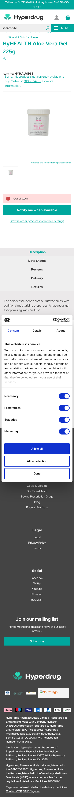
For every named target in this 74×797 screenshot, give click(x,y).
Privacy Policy (37, 543)
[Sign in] (56, 17)
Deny (37, 473)
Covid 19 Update (37, 486)
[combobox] (25, 28)
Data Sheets (37, 261)
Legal (37, 537)
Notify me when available (37, 210)
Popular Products (37, 507)
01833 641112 (32, 81)
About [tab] (61, 330)
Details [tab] (37, 330)
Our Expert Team (37, 491)
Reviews (37, 269)
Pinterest (37, 594)
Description (37, 252)
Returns (37, 287)
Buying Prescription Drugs (37, 496)
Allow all (37, 448)
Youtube (37, 589)
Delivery (37, 278)
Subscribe (37, 641)
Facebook (37, 578)
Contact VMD (14, 791)
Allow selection (37, 461)
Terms (37, 548)
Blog (37, 502)
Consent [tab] (13, 330)
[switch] (64, 408)
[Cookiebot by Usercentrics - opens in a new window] (53, 320)
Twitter (37, 583)
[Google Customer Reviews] (53, 693)
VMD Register (31, 791)
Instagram (37, 599)
